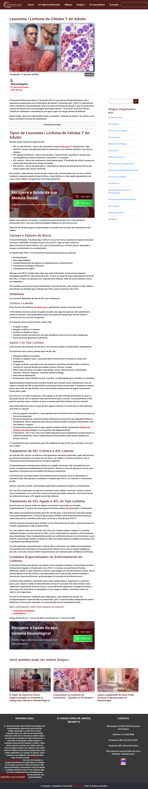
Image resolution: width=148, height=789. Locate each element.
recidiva (69, 508)
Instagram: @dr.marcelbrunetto (123, 740)
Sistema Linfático (118, 177)
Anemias (114, 150)
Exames (113, 219)
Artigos (81, 4)
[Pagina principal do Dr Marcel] (13, 4)
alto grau (65, 146)
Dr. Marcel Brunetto (49, 4)
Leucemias (115, 137)
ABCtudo (80, 786)
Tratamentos (116, 117)
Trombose (114, 206)
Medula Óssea (116, 157)
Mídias (68, 4)
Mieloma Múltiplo (118, 144)
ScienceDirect (19, 613)
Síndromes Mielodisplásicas (123, 199)
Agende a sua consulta (13, 776)
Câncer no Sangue (118, 130)
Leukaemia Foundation (24, 610)
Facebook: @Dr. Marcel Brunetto (123, 745)
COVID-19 (114, 183)
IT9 (74, 786)
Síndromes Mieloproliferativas (124, 170)
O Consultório (97, 4)
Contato (114, 4)
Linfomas (89, 74)
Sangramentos (117, 212)
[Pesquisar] (136, 101)
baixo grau (42, 307)
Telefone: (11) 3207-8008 (123, 734)
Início (31, 4)
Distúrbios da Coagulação (122, 163)
